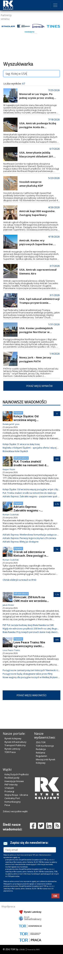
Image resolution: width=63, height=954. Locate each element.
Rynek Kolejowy (13, 738)
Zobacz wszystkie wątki (15, 811)
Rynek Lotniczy (12, 748)
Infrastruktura (21, 457)
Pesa (7, 805)
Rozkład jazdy (12, 777)
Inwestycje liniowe (14, 781)
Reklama (40, 752)
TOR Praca (10, 752)
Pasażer (18, 412)
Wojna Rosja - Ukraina (16, 794)
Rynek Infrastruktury (15, 741)
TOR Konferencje (45, 745)
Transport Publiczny (15, 745)
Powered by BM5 (33, 949)
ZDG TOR (41, 742)
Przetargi (9, 791)
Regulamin (41, 756)
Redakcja (41, 749)
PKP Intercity (11, 784)
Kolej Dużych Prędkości (17, 774)
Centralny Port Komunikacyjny (13, 800)
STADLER (9, 788)
